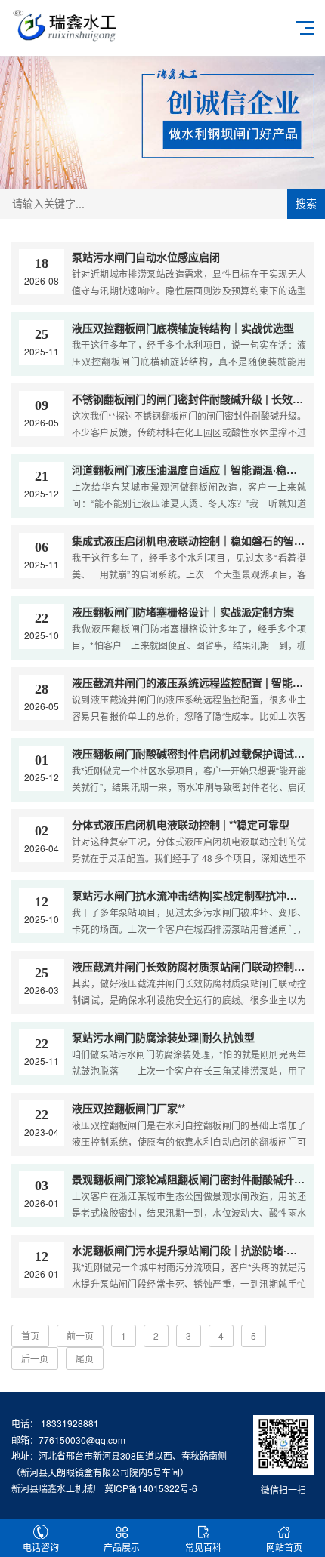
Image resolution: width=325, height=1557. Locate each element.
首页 (30, 1335)
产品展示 (122, 1546)
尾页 (85, 1358)
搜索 (306, 204)
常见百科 (203, 1546)
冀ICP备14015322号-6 (150, 1488)
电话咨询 (41, 1546)
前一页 (80, 1335)
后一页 (34, 1358)
